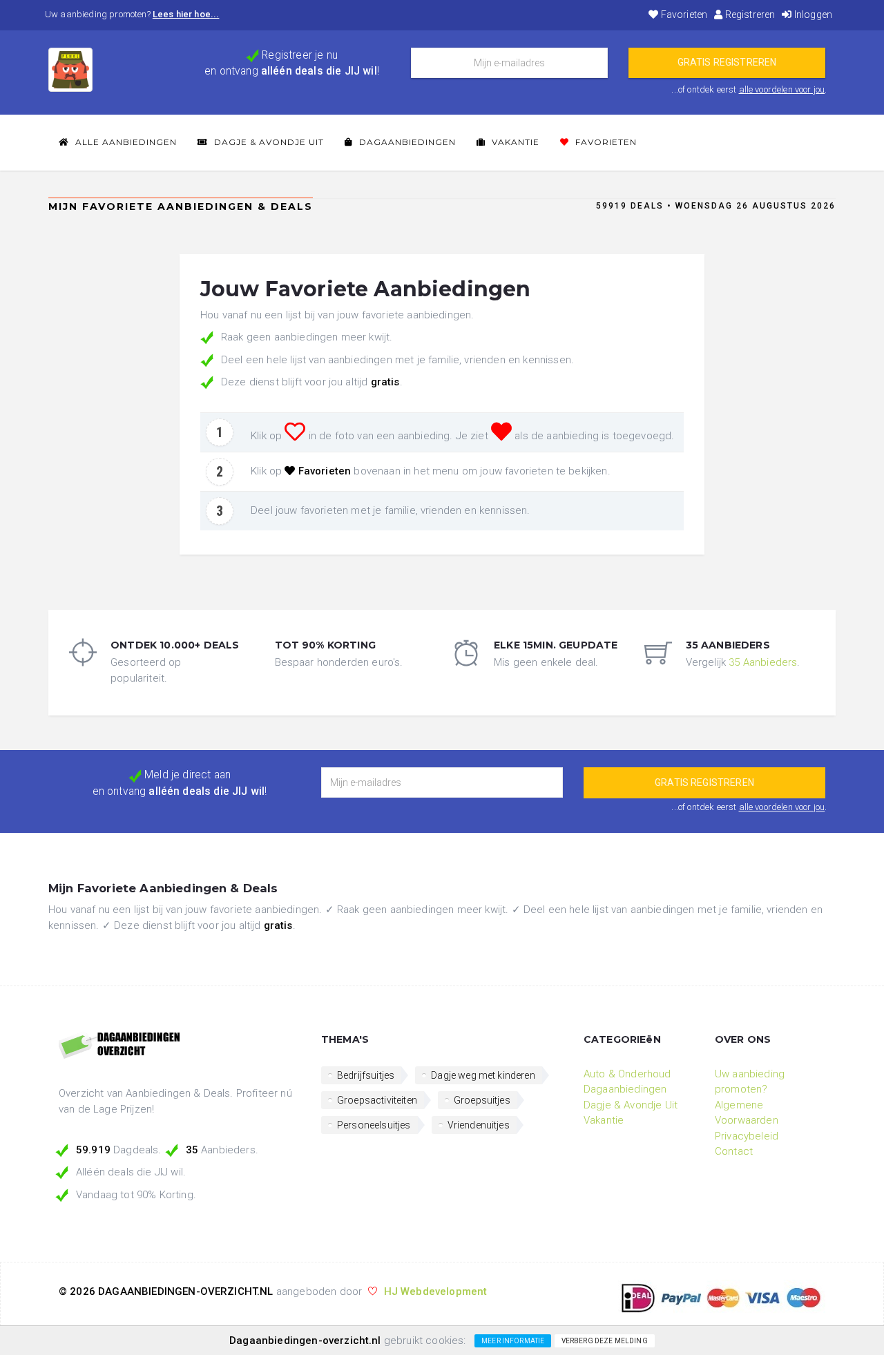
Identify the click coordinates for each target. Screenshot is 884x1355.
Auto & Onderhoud (627, 1074)
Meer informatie (512, 1341)
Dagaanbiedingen (406, 142)
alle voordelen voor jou (782, 89)
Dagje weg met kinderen (483, 1075)
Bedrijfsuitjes (365, 1075)
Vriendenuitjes (479, 1125)
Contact (734, 1151)
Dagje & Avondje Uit (267, 142)
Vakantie (514, 142)
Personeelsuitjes (374, 1125)
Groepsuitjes (482, 1100)
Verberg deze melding (604, 1341)
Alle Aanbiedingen (125, 142)
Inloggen (812, 14)
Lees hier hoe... (186, 14)
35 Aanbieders (763, 662)
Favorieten (683, 14)
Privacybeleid (746, 1136)
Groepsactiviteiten (377, 1100)
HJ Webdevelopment (436, 1291)
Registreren (748, 14)
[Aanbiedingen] (179, 1046)
